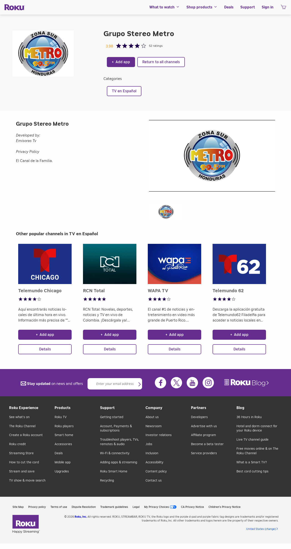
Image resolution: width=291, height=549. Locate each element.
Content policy (156, 471)
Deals (59, 453)
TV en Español (124, 91)
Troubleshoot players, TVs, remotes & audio (119, 442)
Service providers (204, 453)
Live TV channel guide (252, 439)
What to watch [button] (162, 7)
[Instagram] (208, 382)
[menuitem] (164, 7)
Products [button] (62, 408)
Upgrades (62, 471)
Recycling (107, 480)
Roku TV (61, 417)
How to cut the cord (24, 462)
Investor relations (159, 435)
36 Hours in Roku (249, 417)
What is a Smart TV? (251, 462)
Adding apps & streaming (118, 462)
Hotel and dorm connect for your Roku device (256, 428)
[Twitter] (176, 382)
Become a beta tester (207, 444)
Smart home (64, 435)
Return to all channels (161, 62)
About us (152, 417)
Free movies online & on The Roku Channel (257, 451)
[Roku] (15, 7)
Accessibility (154, 462)
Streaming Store (21, 453)
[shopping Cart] (283, 8)
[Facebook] (160, 382)
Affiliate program (203, 435)
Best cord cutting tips (252, 471)
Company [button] (154, 408)
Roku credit (17, 444)
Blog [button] (240, 408)
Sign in (267, 7)
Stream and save (22, 471)
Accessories (63, 444)
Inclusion (152, 453)
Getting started (111, 417)
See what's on (19, 417)
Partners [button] (198, 408)
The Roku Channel (22, 426)
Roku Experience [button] (23, 408)
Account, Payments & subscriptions (116, 428)
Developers (199, 417)
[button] (168, 213)
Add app (121, 62)
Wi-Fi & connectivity (115, 453)
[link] (247, 382)
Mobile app (62, 462)
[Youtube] (192, 382)
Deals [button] (228, 7)
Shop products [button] (199, 7)
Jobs (149, 444)
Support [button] (247, 7)
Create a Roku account (26, 435)
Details (45, 349)
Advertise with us (204, 426)
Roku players (64, 426)
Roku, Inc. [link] (81, 516)
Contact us (154, 480)
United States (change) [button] (261, 529)
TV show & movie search (27, 480)
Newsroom (154, 426)
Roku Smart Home (113, 471)
